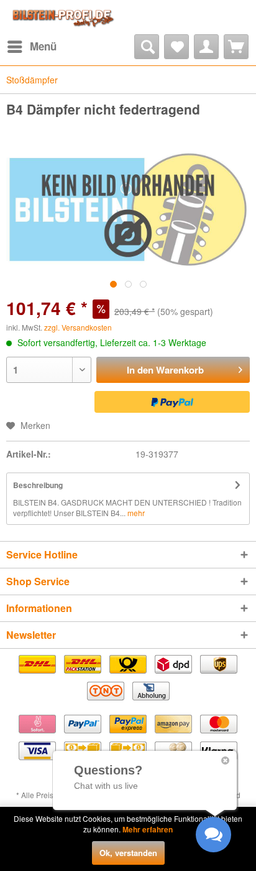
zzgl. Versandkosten (78, 327)
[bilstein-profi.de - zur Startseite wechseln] (61, 17)
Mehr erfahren (147, 829)
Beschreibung (38, 485)
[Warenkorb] (236, 46)
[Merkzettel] (176, 46)
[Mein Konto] (206, 46)
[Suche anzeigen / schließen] (146, 46)
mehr (135, 512)
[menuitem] (31, 46)
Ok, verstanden (128, 853)
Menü (43, 46)
